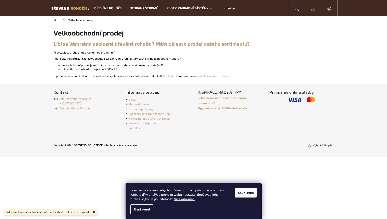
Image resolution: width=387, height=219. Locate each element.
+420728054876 (70, 103)
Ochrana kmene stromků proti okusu (222, 97)
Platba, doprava (139, 104)
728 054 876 (171, 76)
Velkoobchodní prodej (143, 123)
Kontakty (134, 128)
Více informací (184, 199)
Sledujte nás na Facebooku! (77, 108)
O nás (132, 99)
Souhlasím (246, 192)
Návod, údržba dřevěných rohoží (149, 118)
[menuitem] (108, 8)
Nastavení (142, 209)
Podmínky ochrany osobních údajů (150, 113)
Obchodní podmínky (141, 109)
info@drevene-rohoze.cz (214, 76)
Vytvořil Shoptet (323, 145)
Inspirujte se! (206, 102)
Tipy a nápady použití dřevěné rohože (222, 108)
